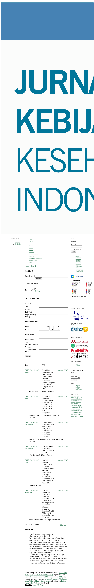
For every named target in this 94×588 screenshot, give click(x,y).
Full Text (28, 312)
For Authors (17, 243)
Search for (29, 276)
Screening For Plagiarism (79, 267)
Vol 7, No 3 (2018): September (32, 447)
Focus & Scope (79, 262)
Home (30, 239)
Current (31, 250)
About (31, 241)
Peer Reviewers (79, 270)
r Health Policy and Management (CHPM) (47, 577)
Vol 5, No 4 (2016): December (32, 491)
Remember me (77, 249)
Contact (31, 262)
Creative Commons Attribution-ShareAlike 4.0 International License (46, 580)
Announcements (33, 254)
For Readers (17, 242)
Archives (31, 252)
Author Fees (78, 261)
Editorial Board (79, 269)
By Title (77, 388)
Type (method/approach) (32, 343)
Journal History (33, 260)
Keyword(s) (29, 290)
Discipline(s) (29, 339)
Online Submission (78, 257)
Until (27, 329)
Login (31, 243)
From (27, 327)
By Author (78, 386)
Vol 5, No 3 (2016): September (32, 423)
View (77, 364)
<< (61, 525)
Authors (28, 303)
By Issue (78, 385)
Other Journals (79, 389)
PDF (66, 370)
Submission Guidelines (78, 259)
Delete (37, 291)
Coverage (28, 347)
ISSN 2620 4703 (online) (43, 575)
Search (31, 247)
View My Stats (38, 585)
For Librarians (18, 244)
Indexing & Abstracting (35, 258)
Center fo (28, 577)
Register (31, 245)
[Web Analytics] (28, 585)
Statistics (31, 256)
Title (26, 306)
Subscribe (78, 365)
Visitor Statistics (79, 271)
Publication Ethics (78, 264)
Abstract (28, 309)
